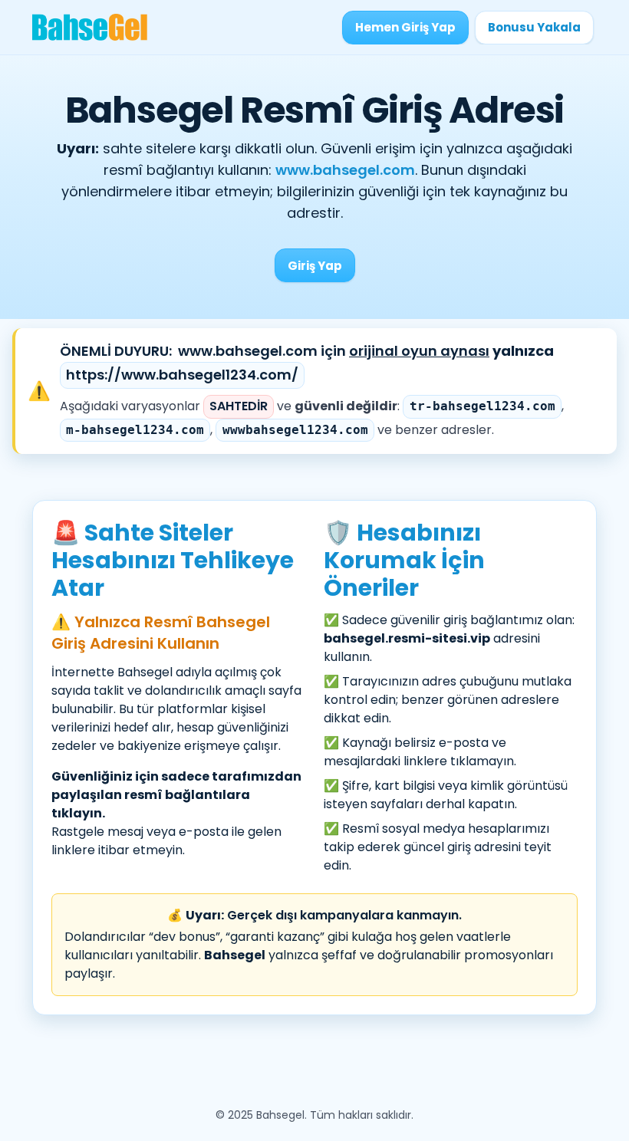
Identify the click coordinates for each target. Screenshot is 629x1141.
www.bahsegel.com (345, 169)
